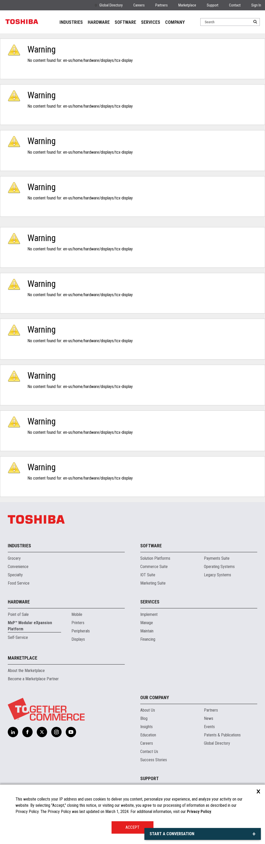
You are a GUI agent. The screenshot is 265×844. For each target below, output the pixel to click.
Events (209, 726)
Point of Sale (18, 614)
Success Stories (153, 759)
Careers (139, 5)
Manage (146, 622)
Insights (146, 726)
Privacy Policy (199, 811)
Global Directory (111, 5)
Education (148, 735)
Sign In (256, 5)
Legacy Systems (217, 574)
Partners (161, 5)
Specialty (15, 574)
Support (212, 5)
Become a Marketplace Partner (33, 678)
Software (151, 545)
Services (149, 601)
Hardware (19, 601)
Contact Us (149, 751)
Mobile (76, 614)
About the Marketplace (26, 670)
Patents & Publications (222, 735)
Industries (19, 545)
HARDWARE (99, 22)
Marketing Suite (153, 583)
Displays (78, 639)
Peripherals (80, 631)
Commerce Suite (154, 566)
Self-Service (18, 637)
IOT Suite (147, 574)
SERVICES (150, 22)
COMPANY (175, 22)
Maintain (146, 631)
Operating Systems (219, 566)
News (208, 718)
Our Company (154, 697)
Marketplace (187, 5)
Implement (149, 614)
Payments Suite (217, 558)
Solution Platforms (155, 558)
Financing (147, 639)
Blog (144, 718)
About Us (147, 710)
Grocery (14, 558)
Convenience (18, 566)
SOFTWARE (125, 22)
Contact (235, 5)
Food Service (19, 583)
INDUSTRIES (71, 22)
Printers (77, 622)
